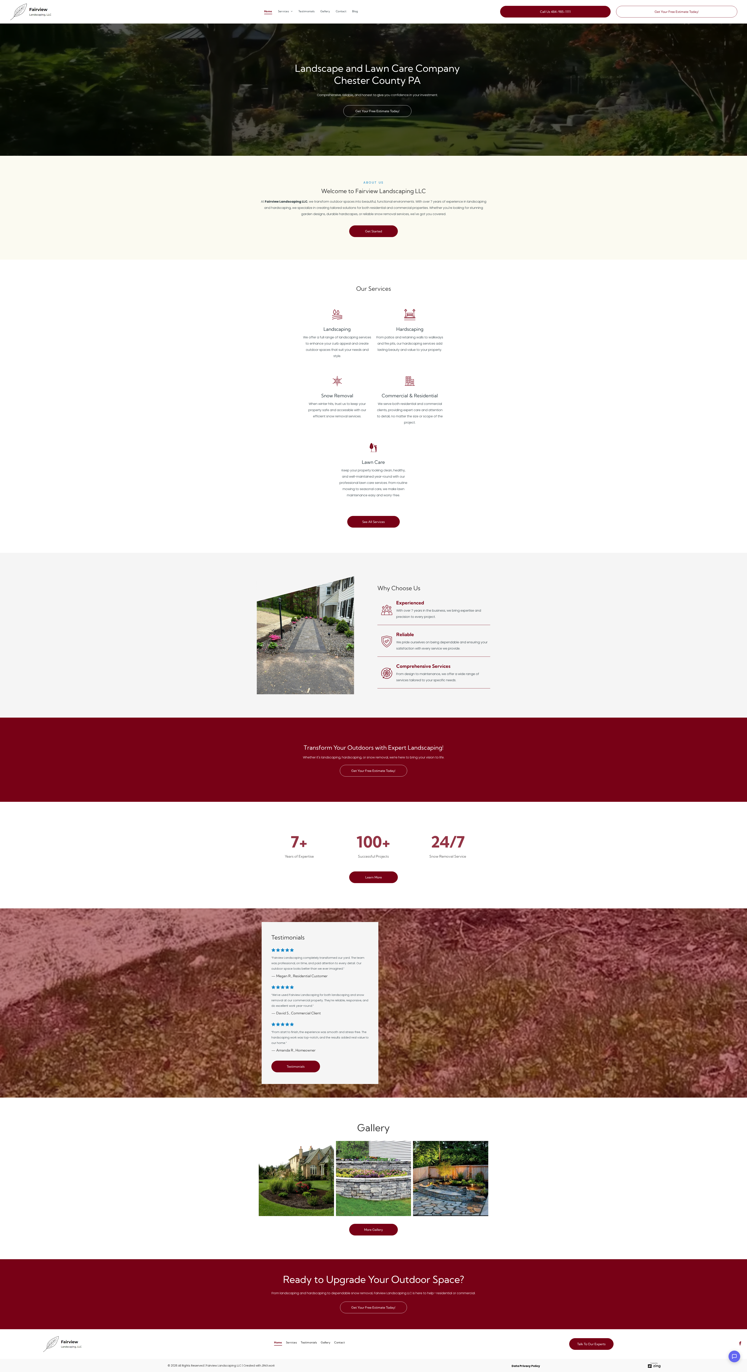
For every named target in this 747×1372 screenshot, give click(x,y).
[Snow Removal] (337, 386)
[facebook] (740, 1343)
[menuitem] (268, 11)
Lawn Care (373, 462)
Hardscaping (409, 329)
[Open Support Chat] (734, 1356)
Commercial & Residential (410, 395)
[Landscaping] (337, 320)
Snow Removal (337, 395)
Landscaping (337, 329)
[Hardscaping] (409, 320)
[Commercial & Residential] (409, 386)
